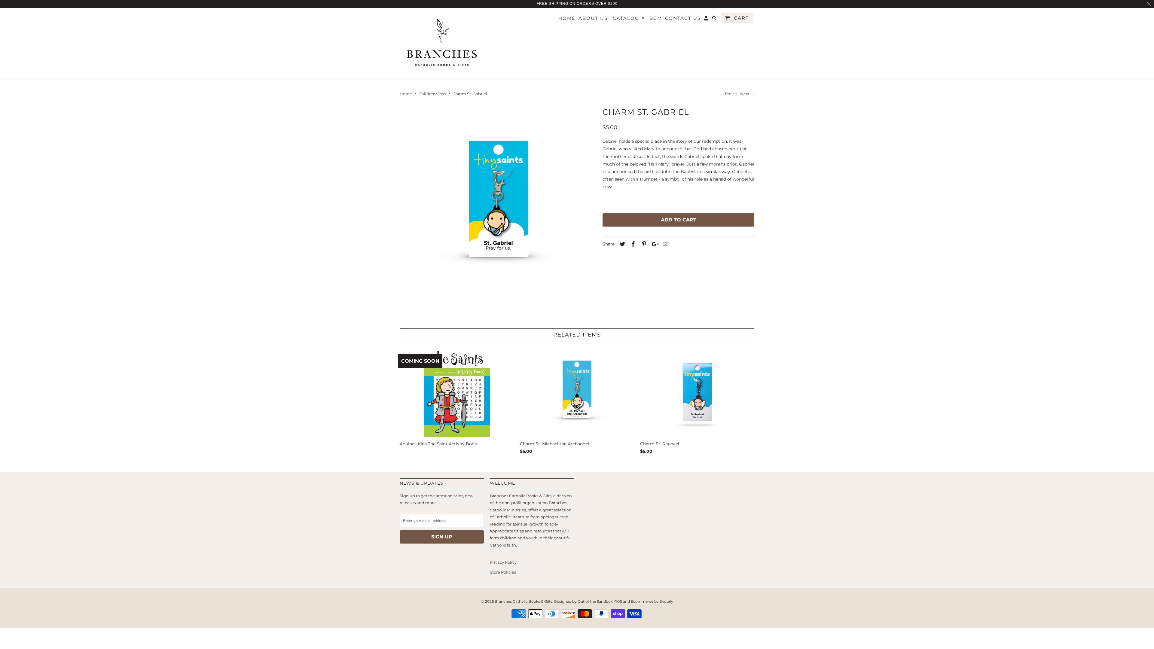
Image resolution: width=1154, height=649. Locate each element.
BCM (655, 18)
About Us (593, 18)
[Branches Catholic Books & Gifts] (442, 43)
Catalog (629, 18)
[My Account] (706, 19)
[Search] (715, 19)
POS (618, 601)
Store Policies (503, 572)
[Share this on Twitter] (621, 244)
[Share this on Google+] (653, 244)
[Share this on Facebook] (632, 244)
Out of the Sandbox (595, 601)
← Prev (727, 93)
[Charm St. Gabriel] (498, 203)
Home (566, 18)
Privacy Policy (503, 562)
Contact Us (683, 18)
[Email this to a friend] (664, 244)
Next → (747, 93)
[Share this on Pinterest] (643, 244)
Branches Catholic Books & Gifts (523, 601)
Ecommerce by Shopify (652, 601)
